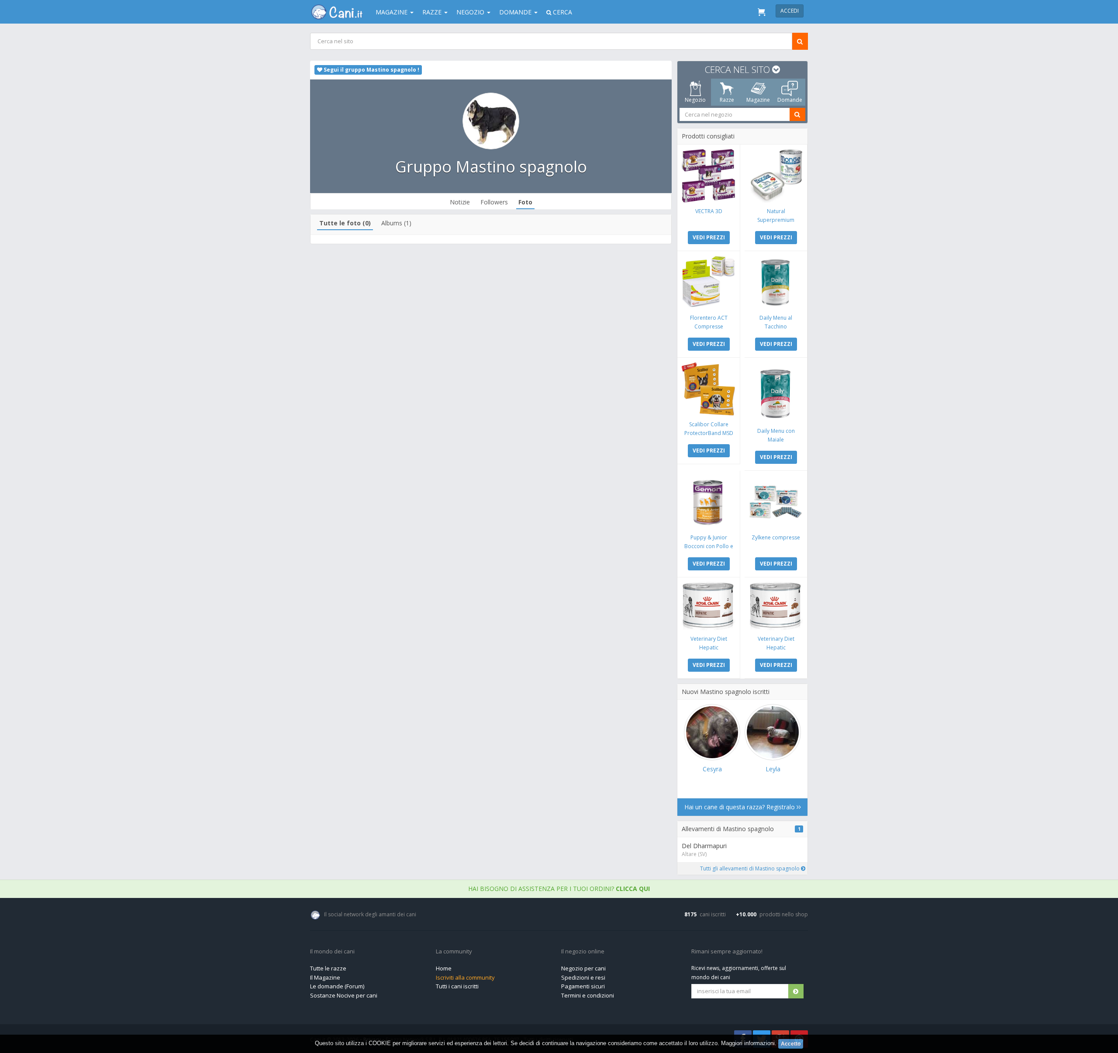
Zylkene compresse (776, 537)
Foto (525, 202)
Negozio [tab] (695, 100)
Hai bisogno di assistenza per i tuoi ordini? (559, 888)
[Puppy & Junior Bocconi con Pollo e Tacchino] (708, 502)
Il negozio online (582, 951)
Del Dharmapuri (704, 846)
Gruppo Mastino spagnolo (491, 166)
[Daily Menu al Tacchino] (776, 282)
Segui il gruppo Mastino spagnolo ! (370, 69)
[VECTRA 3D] (708, 176)
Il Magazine (325, 977)
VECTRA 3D (708, 211)
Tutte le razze (328, 968)
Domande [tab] (789, 100)
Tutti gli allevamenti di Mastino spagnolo (750, 868)
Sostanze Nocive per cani (343, 995)
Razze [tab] (727, 100)
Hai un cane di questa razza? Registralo (740, 807)
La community (454, 951)
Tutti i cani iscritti (457, 986)
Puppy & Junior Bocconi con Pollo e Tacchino (708, 546)
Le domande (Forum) (337, 986)
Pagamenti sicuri (583, 986)
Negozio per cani (583, 968)
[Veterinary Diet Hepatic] (708, 606)
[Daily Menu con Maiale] (776, 392)
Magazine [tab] (758, 100)
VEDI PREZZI (709, 237)
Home (444, 968)
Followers (494, 202)
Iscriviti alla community (465, 977)
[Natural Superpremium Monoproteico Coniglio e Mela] (776, 176)
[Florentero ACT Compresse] (708, 282)
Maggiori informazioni (748, 1043)
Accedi (789, 10)
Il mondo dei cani (332, 951)
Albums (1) (396, 223)
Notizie (460, 202)
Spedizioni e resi (583, 977)
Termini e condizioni (587, 995)
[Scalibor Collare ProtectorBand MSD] (708, 389)
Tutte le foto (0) (345, 223)
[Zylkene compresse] (776, 502)
